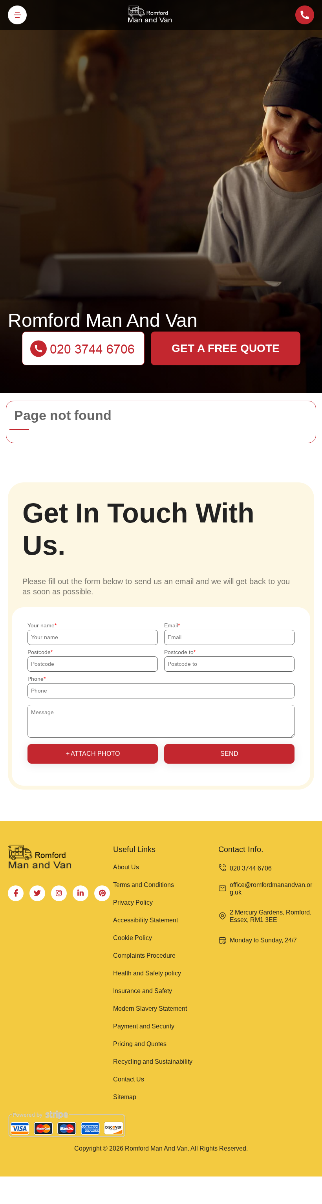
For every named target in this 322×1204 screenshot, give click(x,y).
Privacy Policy (133, 902)
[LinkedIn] (80, 893)
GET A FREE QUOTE (226, 348)
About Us (126, 867)
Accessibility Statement (145, 920)
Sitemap (124, 1097)
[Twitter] (37, 893)
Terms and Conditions (143, 884)
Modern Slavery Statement (150, 1008)
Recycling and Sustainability (152, 1061)
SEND (229, 753)
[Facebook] (16, 893)
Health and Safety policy (147, 973)
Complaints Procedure (144, 955)
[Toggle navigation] (17, 14)
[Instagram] (59, 893)
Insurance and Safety (142, 991)
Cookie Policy (132, 938)
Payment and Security (143, 1026)
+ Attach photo (93, 753)
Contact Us (128, 1079)
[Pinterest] (102, 893)
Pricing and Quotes (139, 1044)
